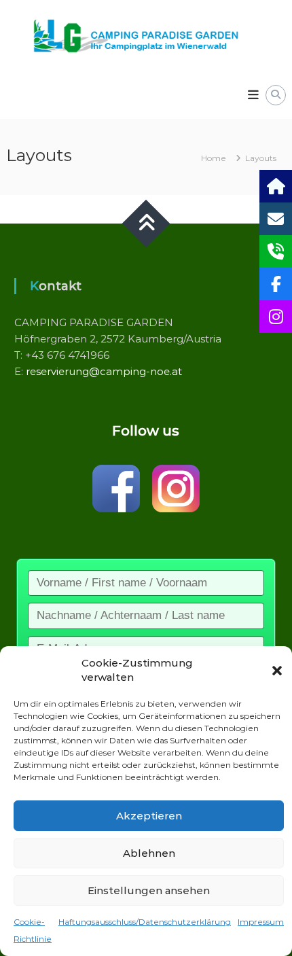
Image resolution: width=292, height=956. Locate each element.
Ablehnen (149, 853)
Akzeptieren (149, 815)
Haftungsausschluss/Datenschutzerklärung (144, 922)
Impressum (261, 922)
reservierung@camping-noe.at (104, 371)
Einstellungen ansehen (149, 890)
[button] (277, 670)
